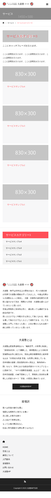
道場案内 (6, 463)
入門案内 (6, 459)
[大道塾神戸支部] (18, 4)
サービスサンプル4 (14, 241)
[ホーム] (3, 23)
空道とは (6, 451)
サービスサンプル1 (14, 261)
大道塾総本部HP (25, 386)
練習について (8, 455)
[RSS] (25, 481)
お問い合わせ (8, 467)
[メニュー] (47, 4)
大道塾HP (7, 471)
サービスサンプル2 (14, 255)
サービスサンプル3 (14, 248)
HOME (4, 442)
